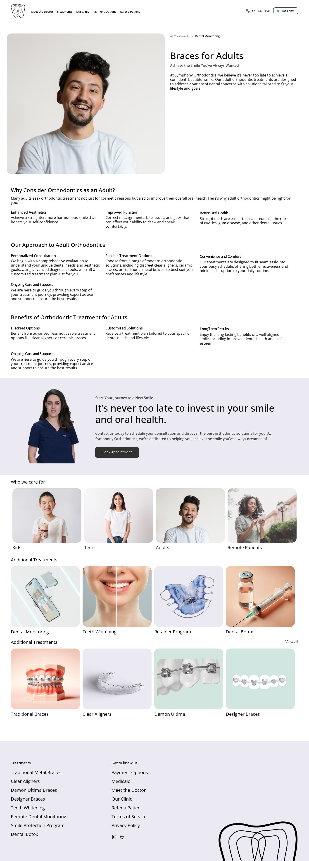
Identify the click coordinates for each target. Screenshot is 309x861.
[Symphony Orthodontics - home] (18, 11)
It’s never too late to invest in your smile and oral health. (186, 413)
